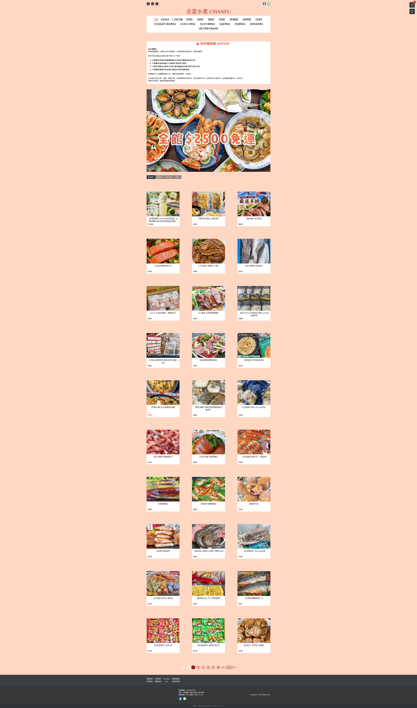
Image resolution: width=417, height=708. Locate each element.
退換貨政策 (176, 681)
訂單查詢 (158, 679)
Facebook (166, 679)
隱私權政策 (176, 679)
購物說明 (158, 681)
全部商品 (150, 681)
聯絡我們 (150, 679)
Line (166, 681)
